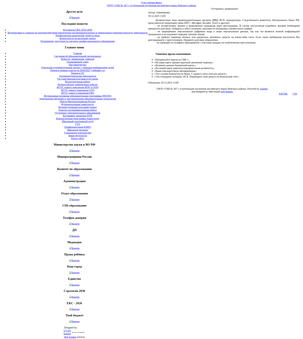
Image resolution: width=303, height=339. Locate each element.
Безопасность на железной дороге (77, 38)
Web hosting (70, 337)
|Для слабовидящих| (151, 2)
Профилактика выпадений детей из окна (78, 35)
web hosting (227, 91)
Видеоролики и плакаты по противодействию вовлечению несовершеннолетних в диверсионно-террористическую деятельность (78, 32)
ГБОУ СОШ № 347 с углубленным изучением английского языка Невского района (151, 5)
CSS (295, 93)
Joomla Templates (78, 332)
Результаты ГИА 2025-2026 (77, 30)
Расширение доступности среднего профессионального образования (78, 41)
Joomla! (264, 88)
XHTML (283, 93)
